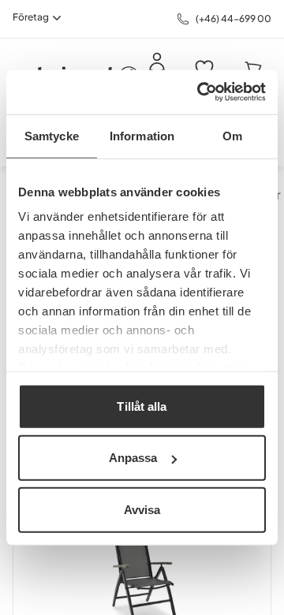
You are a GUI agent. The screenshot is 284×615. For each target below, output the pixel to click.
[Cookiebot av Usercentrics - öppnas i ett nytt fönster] (200, 92)
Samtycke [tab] (51, 135)
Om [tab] (232, 135)
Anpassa (133, 457)
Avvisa (142, 509)
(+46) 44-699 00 (233, 18)
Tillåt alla (141, 405)
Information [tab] (142, 135)
